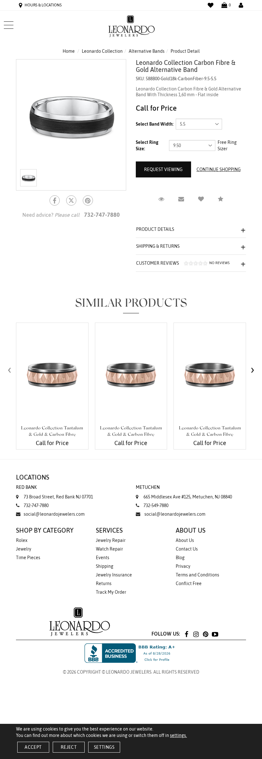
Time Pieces (28, 557)
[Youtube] (215, 634)
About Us (185, 540)
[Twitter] (71, 200)
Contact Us (187, 549)
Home (69, 51)
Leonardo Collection (102, 51)
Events (102, 557)
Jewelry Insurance (114, 574)
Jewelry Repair (111, 540)
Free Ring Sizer (227, 145)
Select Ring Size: (147, 145)
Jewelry (23, 549)
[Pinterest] (205, 634)
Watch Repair (109, 549)
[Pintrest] (88, 200)
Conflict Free (189, 583)
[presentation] (9, 370)
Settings (104, 747)
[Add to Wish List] (201, 199)
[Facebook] (55, 200)
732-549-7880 (155, 505)
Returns (104, 583)
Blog (180, 557)
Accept (33, 747)
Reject (69, 747)
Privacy (183, 566)
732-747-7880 (36, 505)
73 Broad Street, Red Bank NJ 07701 (54, 492)
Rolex (21, 540)
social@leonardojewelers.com (54, 514)
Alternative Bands (147, 51)
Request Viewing (163, 169)
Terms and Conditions (197, 574)
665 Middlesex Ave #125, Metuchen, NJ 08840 (184, 492)
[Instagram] (196, 634)
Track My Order (111, 592)
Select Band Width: (154, 124)
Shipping (104, 566)
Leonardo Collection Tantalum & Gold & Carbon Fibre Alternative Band (52, 434)
